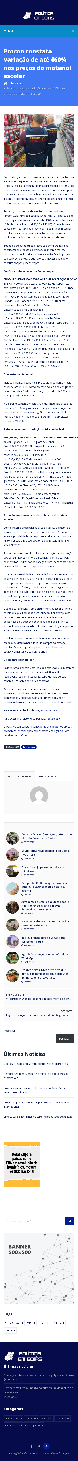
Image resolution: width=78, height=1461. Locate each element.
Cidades (62, 1418)
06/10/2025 (28, 858)
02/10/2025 (28, 961)
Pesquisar (9, 1030)
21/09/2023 (28, 875)
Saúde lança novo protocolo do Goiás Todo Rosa (45, 852)
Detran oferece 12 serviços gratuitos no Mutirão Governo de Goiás (46, 836)
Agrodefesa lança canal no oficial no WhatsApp (44, 956)
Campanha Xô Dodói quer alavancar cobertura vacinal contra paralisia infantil (44, 886)
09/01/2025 (28, 913)
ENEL (31, 1323)
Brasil (47, 1418)
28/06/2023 (28, 929)
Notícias (17, 83)
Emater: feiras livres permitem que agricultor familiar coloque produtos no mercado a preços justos (44, 973)
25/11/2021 (28, 981)
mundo (44, 1323)
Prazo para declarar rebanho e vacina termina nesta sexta (45, 923)
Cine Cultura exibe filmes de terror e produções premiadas (38, 1116)
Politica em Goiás (16, 1425)
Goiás (32, 1418)
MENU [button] (8, 31)
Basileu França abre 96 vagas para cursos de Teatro (43, 939)
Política (59, 1323)
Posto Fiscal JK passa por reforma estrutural (42, 869)
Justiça (10, 1330)
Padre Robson (14, 1323)
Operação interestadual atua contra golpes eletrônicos (36, 1063)
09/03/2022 (28, 842)
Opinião (37, 1425)
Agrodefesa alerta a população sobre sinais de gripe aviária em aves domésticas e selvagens (45, 905)
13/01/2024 (28, 945)
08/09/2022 (28, 894)
